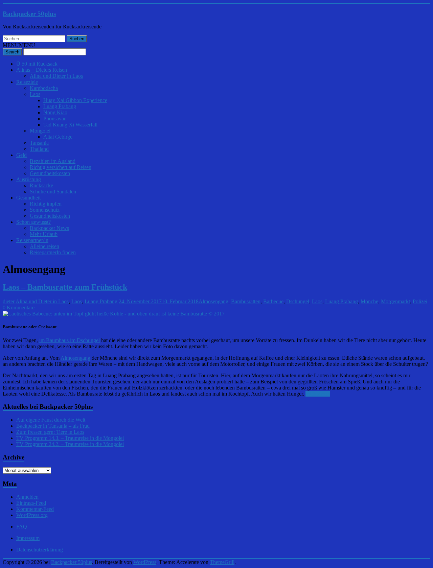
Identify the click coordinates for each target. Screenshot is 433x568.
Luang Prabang (59, 106)
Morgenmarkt (395, 301)
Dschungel (297, 301)
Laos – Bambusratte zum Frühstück (65, 287)
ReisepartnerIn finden (53, 252)
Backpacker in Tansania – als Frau (53, 426)
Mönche (369, 301)
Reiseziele (27, 82)
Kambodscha (44, 88)
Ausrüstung (28, 179)
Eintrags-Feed (31, 503)
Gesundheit (28, 197)
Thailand (39, 149)
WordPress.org (32, 515)
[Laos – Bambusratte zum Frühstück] (114, 313)
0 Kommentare (19, 307)
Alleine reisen (44, 246)
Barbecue (273, 301)
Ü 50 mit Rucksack (37, 64)
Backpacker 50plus (29, 13)
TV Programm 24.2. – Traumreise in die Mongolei (70, 444)
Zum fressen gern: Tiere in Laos (50, 432)
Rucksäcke (41, 185)
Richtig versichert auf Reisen (60, 167)
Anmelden (27, 497)
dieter (9, 301)
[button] (19, 45)
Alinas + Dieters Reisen (41, 70)
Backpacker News (49, 228)
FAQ (21, 526)
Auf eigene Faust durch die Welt (50, 420)
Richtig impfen (46, 204)
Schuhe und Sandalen (53, 191)
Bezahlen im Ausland (52, 161)
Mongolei (40, 131)
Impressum (28, 538)
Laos (35, 94)
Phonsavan (55, 118)
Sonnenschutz (45, 210)
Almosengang (213, 301)
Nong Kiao (55, 112)
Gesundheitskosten (50, 173)
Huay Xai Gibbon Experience (75, 100)
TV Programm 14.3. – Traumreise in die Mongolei (70, 438)
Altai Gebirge (57, 137)
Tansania (39, 143)
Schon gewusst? (33, 222)
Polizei (420, 301)
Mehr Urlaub (44, 234)
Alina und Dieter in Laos (56, 76)
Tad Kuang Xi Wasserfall (70, 124)
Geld (21, 155)
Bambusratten (245, 301)
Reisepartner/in (32, 240)
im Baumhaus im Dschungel (69, 340)
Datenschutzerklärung (39, 549)
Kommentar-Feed (35, 509)
